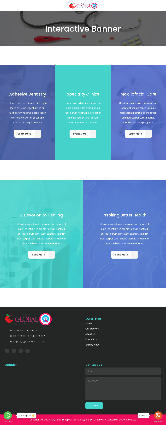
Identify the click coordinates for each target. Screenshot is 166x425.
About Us (90, 333)
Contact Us (91, 339)
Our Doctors (92, 328)
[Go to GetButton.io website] (8, 422)
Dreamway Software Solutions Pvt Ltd (115, 419)
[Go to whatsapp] (8, 415)
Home (88, 323)
